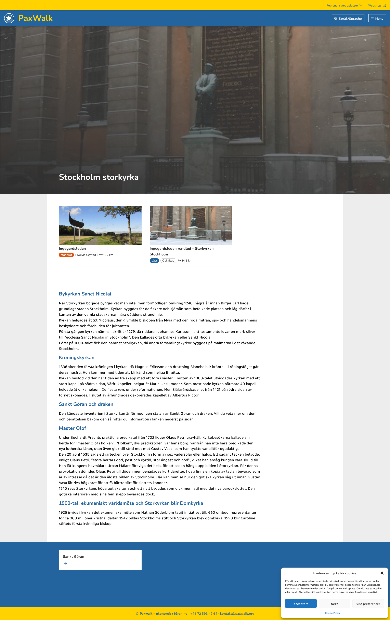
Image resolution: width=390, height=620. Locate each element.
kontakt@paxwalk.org (237, 613)
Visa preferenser (368, 603)
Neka (334, 603)
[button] (382, 573)
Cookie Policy (332, 612)
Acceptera (301, 603)
